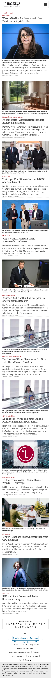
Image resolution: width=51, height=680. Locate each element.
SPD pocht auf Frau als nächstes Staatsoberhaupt (20, 598)
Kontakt (24, 644)
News (16, 644)
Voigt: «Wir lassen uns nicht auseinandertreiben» (18, 240)
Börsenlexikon (25, 621)
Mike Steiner (33, 656)
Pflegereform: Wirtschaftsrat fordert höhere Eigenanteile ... (23, 121)
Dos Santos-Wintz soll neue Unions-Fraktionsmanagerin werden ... (23, 420)
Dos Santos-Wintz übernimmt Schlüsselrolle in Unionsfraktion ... (24, 361)
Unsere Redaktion (18, 656)
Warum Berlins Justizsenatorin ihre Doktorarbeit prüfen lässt (22, 20)
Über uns (36, 652)
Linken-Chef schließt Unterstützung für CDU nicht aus (25, 538)
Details (43, 673)
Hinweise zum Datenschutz (19, 652)
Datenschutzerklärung (24, 648)
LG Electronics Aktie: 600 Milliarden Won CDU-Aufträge (22, 481)
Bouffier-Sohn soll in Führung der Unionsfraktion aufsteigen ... (24, 299)
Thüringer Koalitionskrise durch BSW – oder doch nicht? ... (24, 180)
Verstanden (6, 675)
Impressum (34, 644)
